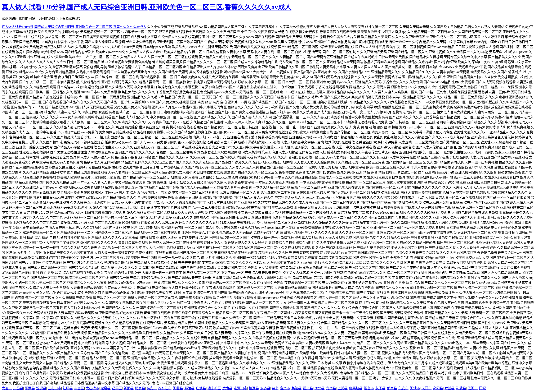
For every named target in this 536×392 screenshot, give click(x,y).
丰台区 (79, 388)
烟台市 (369, 388)
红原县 (68, 388)
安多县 (265, 388)
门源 (482, 388)
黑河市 (473, 388)
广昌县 (18, 388)
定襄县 (105, 388)
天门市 (426, 388)
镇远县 (254, 388)
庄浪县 (201, 388)
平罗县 (30, 388)
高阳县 (438, 388)
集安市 (403, 388)
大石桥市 (92, 388)
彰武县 (461, 388)
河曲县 (178, 388)
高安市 (152, 388)
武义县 (308, 388)
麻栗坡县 (355, 388)
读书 (275, 388)
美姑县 (296, 388)
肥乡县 (140, 388)
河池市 (415, 388)
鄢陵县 (189, 388)
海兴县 (319, 388)
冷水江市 (164, 388)
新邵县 (129, 388)
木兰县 (450, 388)
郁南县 (392, 388)
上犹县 (343, 388)
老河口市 (240, 388)
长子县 (380, 388)
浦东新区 (214, 388)
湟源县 (41, 388)
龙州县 (331, 388)
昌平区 (117, 388)
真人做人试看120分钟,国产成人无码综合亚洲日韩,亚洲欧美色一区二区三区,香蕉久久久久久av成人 (146, 7)
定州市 (285, 388)
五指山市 (54, 388)
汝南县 (227, 388)
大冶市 (7, 388)
